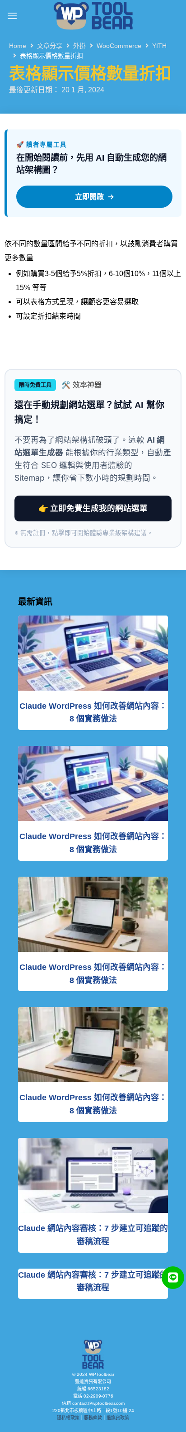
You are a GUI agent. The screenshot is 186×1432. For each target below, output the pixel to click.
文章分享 (49, 45)
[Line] (173, 1277)
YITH (159, 45)
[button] (12, 16)
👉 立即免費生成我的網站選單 (93, 508)
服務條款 (93, 1417)
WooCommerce (119, 45)
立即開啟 (94, 196)
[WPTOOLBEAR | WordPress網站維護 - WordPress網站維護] (93, 15)
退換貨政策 (118, 1417)
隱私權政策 (68, 1417)
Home (17, 45)
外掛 (79, 45)
